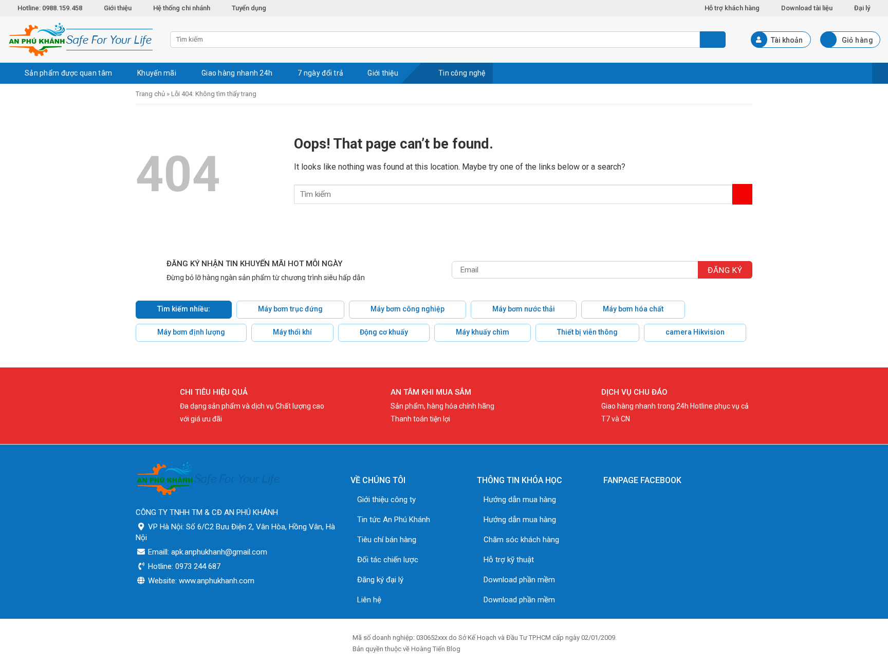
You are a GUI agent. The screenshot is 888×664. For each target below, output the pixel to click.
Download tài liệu (806, 8)
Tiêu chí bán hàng (386, 539)
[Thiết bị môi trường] (81, 39)
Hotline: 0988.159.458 (49, 8)
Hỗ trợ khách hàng (732, 8)
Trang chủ (150, 94)
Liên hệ (369, 599)
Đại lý (862, 8)
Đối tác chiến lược (387, 559)
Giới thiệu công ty (386, 499)
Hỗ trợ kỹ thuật (509, 559)
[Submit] (742, 194)
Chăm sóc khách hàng (521, 539)
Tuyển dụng (249, 8)
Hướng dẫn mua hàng (520, 499)
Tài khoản (787, 40)
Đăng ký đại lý (380, 579)
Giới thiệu (118, 8)
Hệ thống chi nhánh (181, 8)
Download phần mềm (519, 579)
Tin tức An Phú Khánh (393, 519)
